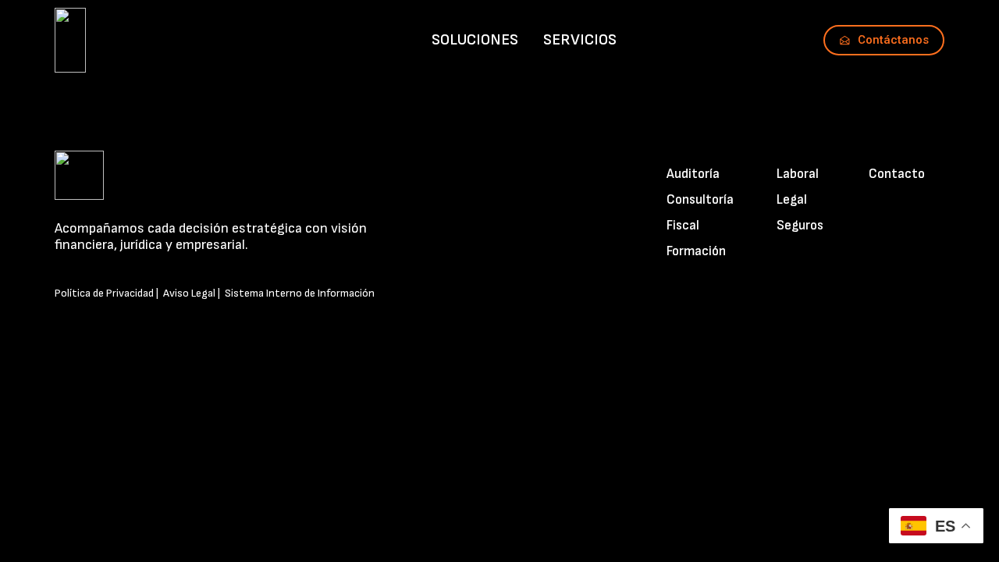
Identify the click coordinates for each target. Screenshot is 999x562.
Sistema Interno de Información (300, 293)
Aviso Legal (189, 293)
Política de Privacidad (104, 293)
